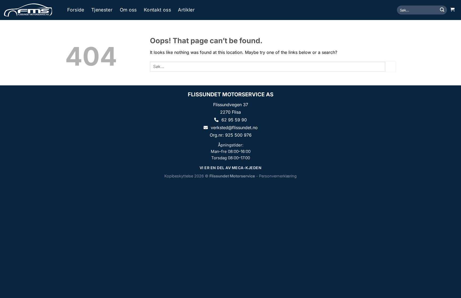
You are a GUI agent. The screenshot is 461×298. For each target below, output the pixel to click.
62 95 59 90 (234, 119)
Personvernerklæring (278, 176)
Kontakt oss (157, 10)
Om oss (128, 10)
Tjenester (102, 10)
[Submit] (442, 10)
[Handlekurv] (452, 10)
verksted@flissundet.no (234, 127)
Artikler (186, 10)
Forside (75, 10)
